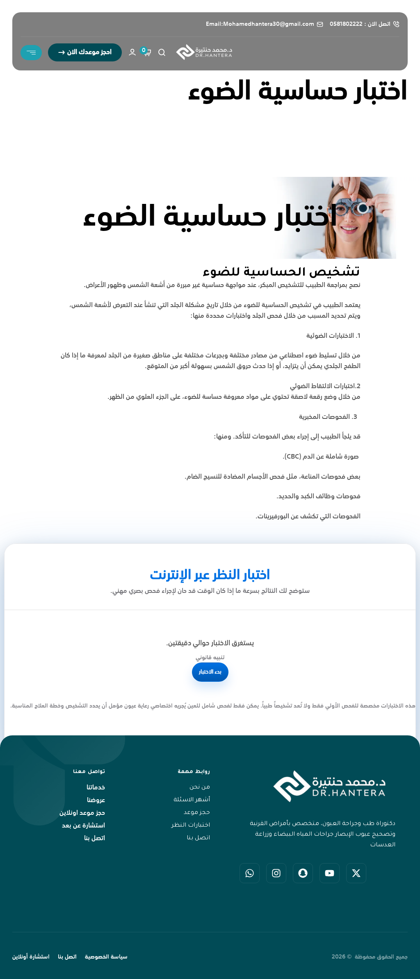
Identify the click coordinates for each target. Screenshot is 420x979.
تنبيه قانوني (210, 657)
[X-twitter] (356, 873)
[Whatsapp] (250, 873)
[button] (85, 52)
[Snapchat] (303, 873)
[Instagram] (276, 873)
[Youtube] (330, 873)
